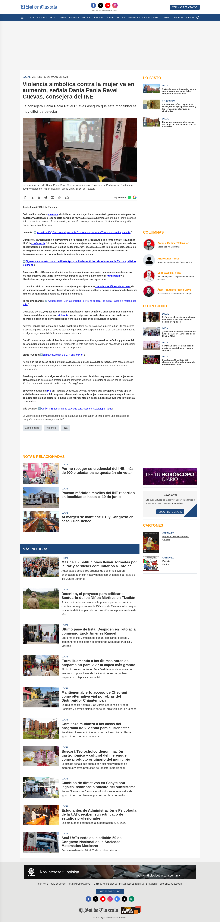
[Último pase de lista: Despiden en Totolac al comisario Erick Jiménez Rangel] (41, 638)
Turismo (165, 17)
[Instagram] (115, 5)
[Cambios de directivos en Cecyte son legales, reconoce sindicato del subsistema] (41, 789)
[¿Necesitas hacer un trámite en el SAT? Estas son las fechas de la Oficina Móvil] (151, 332)
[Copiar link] (59, 197)
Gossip (110, 17)
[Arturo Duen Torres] (149, 260)
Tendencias (133, 17)
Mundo (63, 17)
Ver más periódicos (184, 7)
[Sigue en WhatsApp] (129, 197)
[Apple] (124, 899)
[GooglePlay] (131, 899)
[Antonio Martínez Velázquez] (149, 245)
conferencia (38, 243)
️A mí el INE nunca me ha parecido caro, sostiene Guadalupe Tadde (76, 408)
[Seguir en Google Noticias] (134, 197)
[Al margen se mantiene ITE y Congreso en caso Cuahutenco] (41, 521)
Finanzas (74, 17)
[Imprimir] (67, 197)
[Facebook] (93, 5)
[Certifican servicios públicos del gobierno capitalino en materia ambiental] (151, 346)
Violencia (51, 428)
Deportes (178, 17)
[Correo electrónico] (52, 197)
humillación (113, 275)
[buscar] (198, 17)
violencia (53, 214)
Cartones (98, 17)
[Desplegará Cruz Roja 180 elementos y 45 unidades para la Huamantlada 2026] (151, 360)
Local (31, 17)
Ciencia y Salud (150, 17)
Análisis (85, 17)
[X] (100, 5)
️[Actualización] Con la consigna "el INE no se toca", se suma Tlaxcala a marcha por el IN (84, 232)
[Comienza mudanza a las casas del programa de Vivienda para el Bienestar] (41, 730)
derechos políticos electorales (112, 286)
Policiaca (42, 17)
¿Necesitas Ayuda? (110, 891)
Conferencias (32, 428)
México (53, 17)
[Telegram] (46, 197)
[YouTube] (107, 5)
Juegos (190, 17)
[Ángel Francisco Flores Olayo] (149, 291)
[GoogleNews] (117, 899)
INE (49, 390)
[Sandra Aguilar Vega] (149, 276)
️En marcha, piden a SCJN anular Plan (63, 354)
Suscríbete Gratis (170, 512)
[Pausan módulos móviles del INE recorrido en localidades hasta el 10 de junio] (41, 497)
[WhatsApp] (39, 197)
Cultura (120, 17)
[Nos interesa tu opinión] (110, 872)
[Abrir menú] (22, 18)
